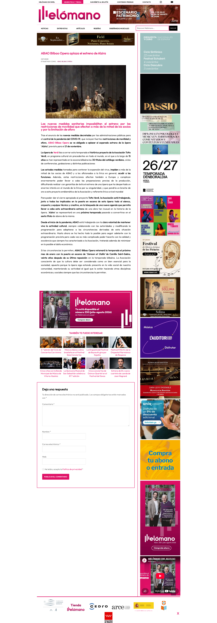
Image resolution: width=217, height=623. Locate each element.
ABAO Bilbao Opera (64, 61)
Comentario (48, 404)
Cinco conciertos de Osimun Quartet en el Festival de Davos (97, 373)
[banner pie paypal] (108, 617)
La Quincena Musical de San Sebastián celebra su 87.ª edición (74, 373)
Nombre (46, 431)
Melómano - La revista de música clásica (69, 14)
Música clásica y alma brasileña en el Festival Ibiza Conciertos (74, 352)
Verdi (56, 152)
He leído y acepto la (64, 469)
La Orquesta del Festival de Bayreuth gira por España (97, 352)
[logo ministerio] (144, 605)
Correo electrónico (51, 444)
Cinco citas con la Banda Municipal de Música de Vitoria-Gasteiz (51, 373)
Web (44, 456)
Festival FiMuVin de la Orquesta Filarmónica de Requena (120, 352)
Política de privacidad (72, 469)
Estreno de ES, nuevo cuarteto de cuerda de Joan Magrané (120, 373)
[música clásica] (160, 419)
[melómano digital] (160, 53)
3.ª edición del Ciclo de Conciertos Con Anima (51, 351)
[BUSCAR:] (152, 28)
